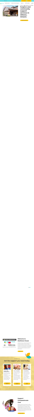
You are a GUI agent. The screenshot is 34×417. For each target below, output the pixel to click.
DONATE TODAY (21, 413)
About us (20, 351)
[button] (7, 3)
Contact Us (32, 3)
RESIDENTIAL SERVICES (7, 383)
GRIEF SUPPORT (26, 383)
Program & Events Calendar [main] (16, 0)
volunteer (23, 0)
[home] (2, 3)
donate (29, 0)
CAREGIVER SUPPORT (17, 383)
